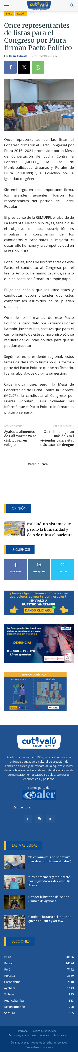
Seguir (39, 560)
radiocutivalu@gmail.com (48, 807)
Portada (23, 1031)
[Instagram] (39, 819)
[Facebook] (10, 67)
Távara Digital (46, 1047)
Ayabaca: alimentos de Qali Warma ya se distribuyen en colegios (20, 438)
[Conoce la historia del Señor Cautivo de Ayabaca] (14, 902)
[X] (24, 67)
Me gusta (15, 560)
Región (21, 13)
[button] (6, 5)
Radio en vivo (61, 1035)
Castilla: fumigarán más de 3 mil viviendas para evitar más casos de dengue (57, 438)
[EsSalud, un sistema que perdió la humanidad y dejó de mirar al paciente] (14, 528)
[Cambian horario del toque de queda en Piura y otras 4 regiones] (14, 922)
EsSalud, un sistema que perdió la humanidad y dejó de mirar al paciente (50, 529)
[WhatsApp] (38, 67)
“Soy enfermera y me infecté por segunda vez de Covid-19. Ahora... (49, 881)
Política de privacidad (44, 1031)
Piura (9, 13)
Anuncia (45, 1035)
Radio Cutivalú (18, 55)
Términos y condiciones (22, 1035)
